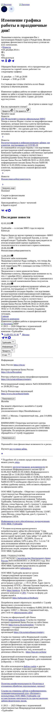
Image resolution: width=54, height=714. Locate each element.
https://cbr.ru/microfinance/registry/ (16, 379)
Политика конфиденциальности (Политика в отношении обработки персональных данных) (23, 684)
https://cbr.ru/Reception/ (11, 372)
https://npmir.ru (13, 590)
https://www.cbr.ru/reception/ (21, 625)
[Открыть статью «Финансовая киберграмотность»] (3, 185)
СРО (23, 593)
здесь (17, 462)
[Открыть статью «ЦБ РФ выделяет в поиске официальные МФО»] (3, 137)
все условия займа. (18, 449)
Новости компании (10, 319)
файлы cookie (30, 666)
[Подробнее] (2, 453)
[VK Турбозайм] (6, 338)
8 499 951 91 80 (11, 334)
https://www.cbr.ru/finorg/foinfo (15, 394)
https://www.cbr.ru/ (16, 620)
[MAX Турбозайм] (9, 211)
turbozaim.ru (25, 568)
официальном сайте (23, 612)
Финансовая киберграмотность (16, 179)
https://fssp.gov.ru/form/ (36, 652)
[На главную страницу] (6, 324)
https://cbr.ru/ (19, 365)
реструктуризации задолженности (29, 467)
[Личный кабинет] (4, 9)
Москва (25, 334)
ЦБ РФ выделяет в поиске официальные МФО (23, 119)
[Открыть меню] (11, 9)
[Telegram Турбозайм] (2, 338)
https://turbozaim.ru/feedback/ (25, 598)
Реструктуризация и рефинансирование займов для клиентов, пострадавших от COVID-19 (25, 143)
